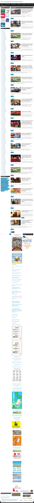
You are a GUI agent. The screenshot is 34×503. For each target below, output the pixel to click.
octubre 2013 (3, 162)
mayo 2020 (3, 94)
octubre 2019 (3, 100)
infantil (6, 186)
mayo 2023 (3, 63)
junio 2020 (3, 93)
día (4, 185)
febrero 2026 (3, 35)
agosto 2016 (3, 133)
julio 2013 (3, 165)
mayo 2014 (3, 156)
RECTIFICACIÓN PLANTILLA (15, 282)
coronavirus (2, 183)
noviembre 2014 (3, 151)
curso (4, 184)
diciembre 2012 (3, 171)
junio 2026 (3, 31)
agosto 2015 (3, 143)
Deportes (22, 36)
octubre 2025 (3, 38)
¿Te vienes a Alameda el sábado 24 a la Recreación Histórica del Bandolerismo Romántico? (26, 100)
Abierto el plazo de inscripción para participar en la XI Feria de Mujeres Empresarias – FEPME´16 (27, 66)
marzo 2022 (3, 75)
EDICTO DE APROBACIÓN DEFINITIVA (16, 280)
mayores (2, 187)
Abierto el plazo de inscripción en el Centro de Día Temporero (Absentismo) (27, 189)
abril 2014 (3, 157)
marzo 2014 (3, 158)
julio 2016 (3, 134)
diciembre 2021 (3, 78)
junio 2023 (3, 62)
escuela (8, 185)
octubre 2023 (3, 59)
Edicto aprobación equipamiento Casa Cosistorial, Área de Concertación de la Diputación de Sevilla (16, 270)
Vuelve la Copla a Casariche (26, 111)
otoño (6, 187)
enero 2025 (3, 46)
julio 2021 (3, 82)
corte (5, 183)
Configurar (30, 500)
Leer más (12, 18)
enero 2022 (3, 77)
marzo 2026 (3, 34)
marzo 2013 (3, 168)
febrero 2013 (3, 169)
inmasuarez (28, 24)
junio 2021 (3, 83)
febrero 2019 (3, 107)
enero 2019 (3, 108)
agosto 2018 (3, 112)
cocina (2, 182)
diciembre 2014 (3, 150)
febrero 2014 (3, 159)
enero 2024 (3, 56)
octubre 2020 (3, 90)
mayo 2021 (3, 84)
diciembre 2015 (3, 140)
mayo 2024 (3, 53)
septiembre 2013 (3, 163)
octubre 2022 (3, 69)
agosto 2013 (3, 164)
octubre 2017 (3, 121)
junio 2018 (3, 114)
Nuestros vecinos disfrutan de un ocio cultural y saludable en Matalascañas (27, 88)
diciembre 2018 (3, 109)
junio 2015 (3, 145)
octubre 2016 (3, 131)
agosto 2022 (3, 71)
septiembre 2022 (3, 70)
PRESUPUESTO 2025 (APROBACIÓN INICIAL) (17, 279)
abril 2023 (3, 64)
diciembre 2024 (3, 47)
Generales (22, 14)
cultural (2, 184)
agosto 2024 (3, 50)
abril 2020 (3, 95)
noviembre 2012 (3, 172)
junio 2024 (3, 52)
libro (7, 186)
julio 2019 (3, 103)
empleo (6, 185)
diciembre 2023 (3, 57)
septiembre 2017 (3, 122)
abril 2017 (3, 126)
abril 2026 (3, 33)
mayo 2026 (3, 32)
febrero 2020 (3, 97)
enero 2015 (3, 149)
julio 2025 (3, 41)
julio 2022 (3, 72)
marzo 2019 (3, 106)
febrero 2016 (3, 138)
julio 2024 (3, 51)
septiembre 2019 (3, 101)
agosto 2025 (3, 40)
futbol (3, 186)
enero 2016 (3, 139)
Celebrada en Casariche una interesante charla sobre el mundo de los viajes (26, 179)
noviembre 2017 (3, 120)
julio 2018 (3, 113)
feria (1, 186)
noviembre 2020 (3, 89)
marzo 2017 (3, 127)
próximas (2, 188)
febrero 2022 (3, 76)
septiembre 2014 (3, 153)
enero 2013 (3, 170)
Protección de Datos (3, 5)
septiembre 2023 (3, 60)
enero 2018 (3, 118)
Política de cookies (3, 501)
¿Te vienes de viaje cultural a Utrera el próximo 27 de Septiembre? (26, 144)
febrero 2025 (3, 45)
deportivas (7, 184)
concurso (7, 182)
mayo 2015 (3, 146)
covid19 (7, 183)
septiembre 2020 (3, 91)
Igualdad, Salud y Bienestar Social (27, 14)
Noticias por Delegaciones (24, 225)
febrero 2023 (3, 66)
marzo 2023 (3, 65)
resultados (7, 188)
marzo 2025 (3, 44)
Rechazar (25, 500)
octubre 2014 (3, 152)
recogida (5, 188)
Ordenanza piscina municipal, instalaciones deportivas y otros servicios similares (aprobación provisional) (17, 359)
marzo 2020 (3, 96)
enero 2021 (3, 87)
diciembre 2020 (3, 88)
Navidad (4, 187)
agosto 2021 (3, 81)
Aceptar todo (21, 500)
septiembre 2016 (3, 132)
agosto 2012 (3, 174)
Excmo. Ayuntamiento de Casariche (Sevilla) (12, 1)
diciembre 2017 (3, 119)
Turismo (27, 147)
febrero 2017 (3, 128)
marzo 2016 (3, 137)
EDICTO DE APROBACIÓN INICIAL (16, 321)
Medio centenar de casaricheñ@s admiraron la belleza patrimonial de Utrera (27, 22)
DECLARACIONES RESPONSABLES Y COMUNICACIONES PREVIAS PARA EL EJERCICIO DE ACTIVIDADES (17, 448)
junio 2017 (3, 124)
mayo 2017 (3, 125)
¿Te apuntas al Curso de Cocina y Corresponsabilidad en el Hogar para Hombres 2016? (27, 44)
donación (2, 185)
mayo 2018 (3, 115)
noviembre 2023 (3, 58)
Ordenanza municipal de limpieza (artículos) (17, 366)
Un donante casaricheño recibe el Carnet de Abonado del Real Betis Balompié (27, 200)
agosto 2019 (3, 102)
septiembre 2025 (3, 39)
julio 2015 (3, 144)
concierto (4, 182)
